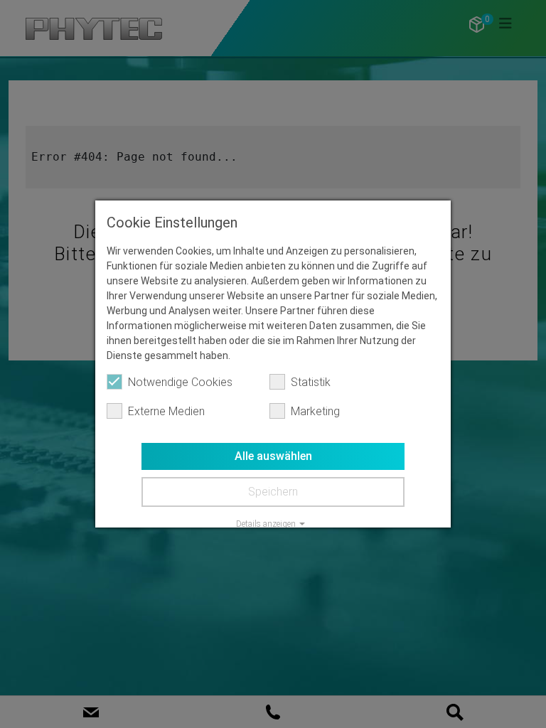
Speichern (273, 491)
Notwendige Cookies (180, 382)
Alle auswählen (273, 456)
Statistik (311, 382)
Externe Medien (166, 411)
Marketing (315, 411)
